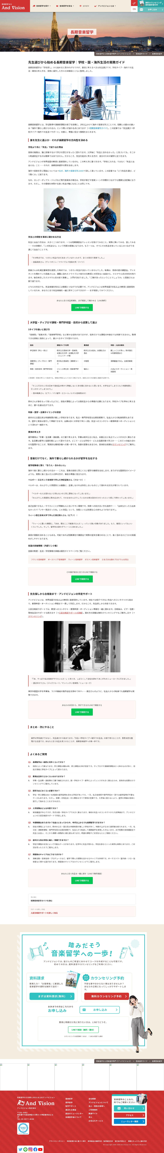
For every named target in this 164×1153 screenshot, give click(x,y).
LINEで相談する (82, 307)
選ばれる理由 (70, 1110)
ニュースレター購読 (129, 1121)
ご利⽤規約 (93, 1110)
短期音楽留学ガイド (98, 128)
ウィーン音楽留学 (75, 559)
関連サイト (93, 1113)
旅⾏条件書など (120, 1141)
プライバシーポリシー (57, 1141)
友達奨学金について (73, 1117)
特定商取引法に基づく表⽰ (76, 1141)
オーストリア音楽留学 (57, 559)
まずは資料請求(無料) (52, 996)
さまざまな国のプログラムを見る (115, 559)
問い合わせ (129, 1108)
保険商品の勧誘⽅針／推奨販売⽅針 (100, 1141)
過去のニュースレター (74, 1113)
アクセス (129, 1115)
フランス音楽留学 (38, 559)
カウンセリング (119, 444)
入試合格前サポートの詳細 (70, 612)
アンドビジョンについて (98, 1102)
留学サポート (70, 1106)
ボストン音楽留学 (92, 559)
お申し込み (100, 1009)
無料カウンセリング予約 (106, 996)
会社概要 (92, 1099)
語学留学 (69, 1102)
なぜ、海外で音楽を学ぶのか (71, 170)
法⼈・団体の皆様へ (97, 1106)
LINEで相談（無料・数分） (83, 1029)
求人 (90, 1117)
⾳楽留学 (69, 1099)
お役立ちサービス (96, 1121)
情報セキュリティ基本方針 (137, 1141)
